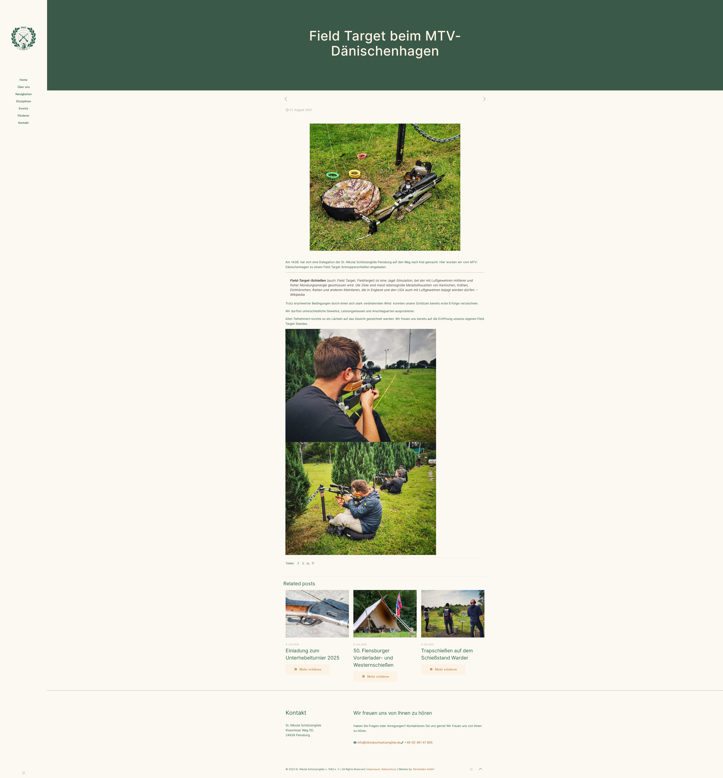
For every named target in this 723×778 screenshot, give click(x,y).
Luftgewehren (442, 280)
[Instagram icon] (23, 773)
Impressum (373, 769)
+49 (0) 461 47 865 (419, 742)
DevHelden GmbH (423, 769)
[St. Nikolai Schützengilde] (23, 38)
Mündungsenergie (313, 285)
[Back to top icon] (480, 769)
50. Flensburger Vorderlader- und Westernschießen (373, 658)
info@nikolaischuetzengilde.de (379, 742)
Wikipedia (297, 295)
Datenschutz (388, 769)
